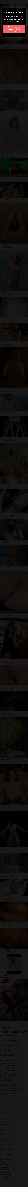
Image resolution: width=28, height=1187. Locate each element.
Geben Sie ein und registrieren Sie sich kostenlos (14, 29)
